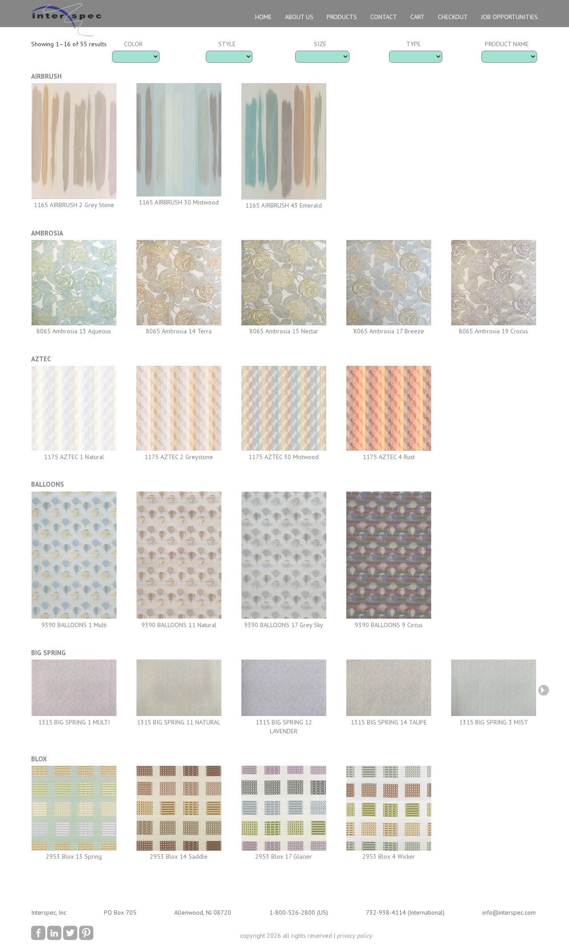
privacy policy (354, 936)
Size (320, 44)
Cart (417, 17)
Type (413, 44)
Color (133, 44)
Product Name (507, 44)
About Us (299, 17)
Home (263, 17)
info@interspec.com (509, 912)
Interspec (68, 21)
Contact (383, 17)
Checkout (453, 17)
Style (227, 44)
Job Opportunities (509, 17)
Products (342, 17)
